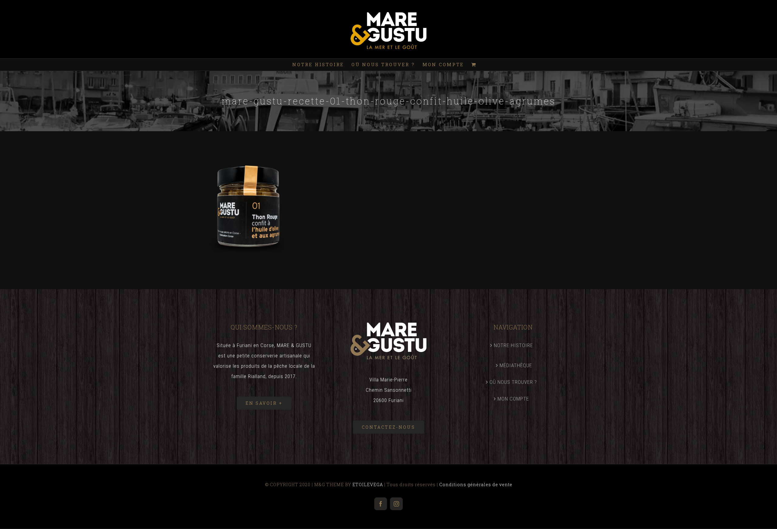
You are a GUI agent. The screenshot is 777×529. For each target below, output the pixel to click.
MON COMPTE (513, 399)
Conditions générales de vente (475, 484)
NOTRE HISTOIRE (513, 345)
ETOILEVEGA (367, 484)
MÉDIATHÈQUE (516, 365)
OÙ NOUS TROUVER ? (513, 382)
